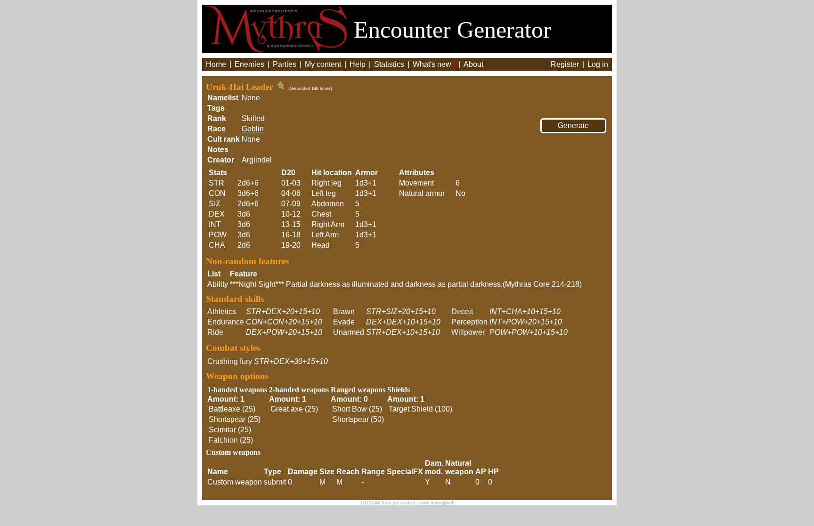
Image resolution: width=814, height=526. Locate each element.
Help (358, 64)
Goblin (253, 129)
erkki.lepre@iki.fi (436, 502)
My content (323, 64)
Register (565, 64)
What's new (434, 64)
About (473, 64)
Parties (284, 64)
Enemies (249, 64)
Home (216, 64)
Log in (597, 64)
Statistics (389, 64)
